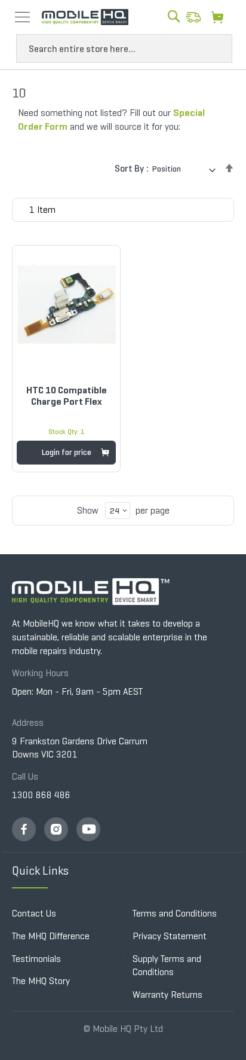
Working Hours (40, 673)
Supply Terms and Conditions (167, 965)
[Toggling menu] (22, 17)
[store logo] (85, 17)
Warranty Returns (167, 994)
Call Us (25, 776)
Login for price (66, 452)
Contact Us (34, 913)
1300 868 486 (41, 795)
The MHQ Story (41, 980)
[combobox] (124, 48)
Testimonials (36, 958)
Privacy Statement (170, 936)
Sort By (129, 168)
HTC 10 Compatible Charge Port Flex (66, 395)
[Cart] (220, 17)
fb (24, 829)
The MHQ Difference (51, 936)
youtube (88, 829)
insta (56, 829)
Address (28, 722)
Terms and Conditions (175, 913)
